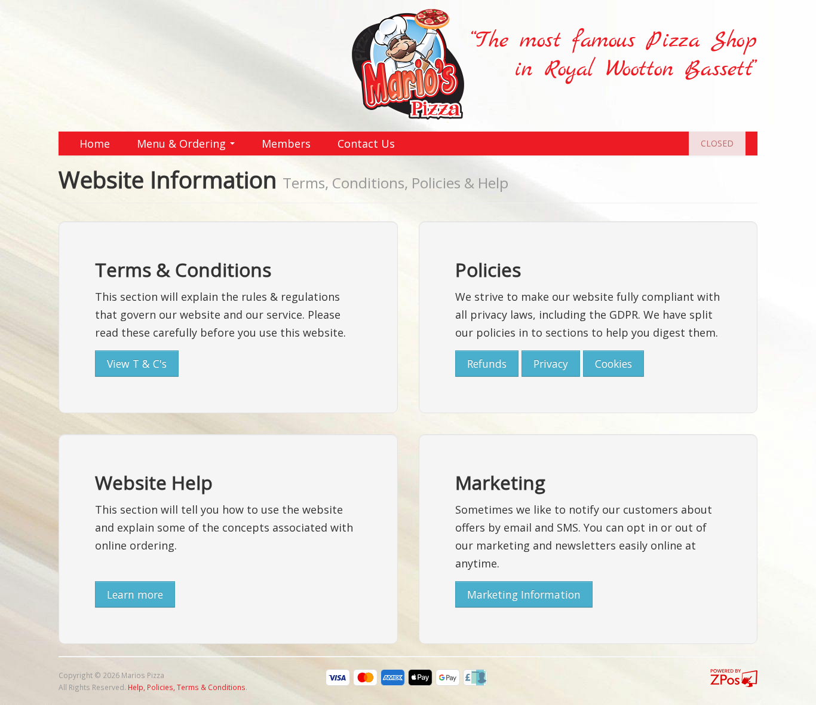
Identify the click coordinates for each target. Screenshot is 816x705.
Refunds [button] (487, 363)
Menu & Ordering (183, 143)
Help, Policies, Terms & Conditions (187, 687)
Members (286, 143)
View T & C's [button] (137, 363)
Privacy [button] (550, 363)
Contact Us (366, 143)
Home (94, 143)
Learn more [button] (135, 594)
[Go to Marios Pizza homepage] (408, 65)
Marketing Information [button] (524, 594)
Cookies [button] (613, 363)
